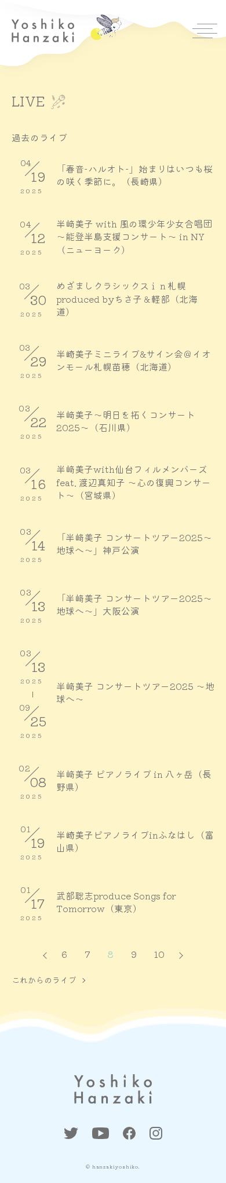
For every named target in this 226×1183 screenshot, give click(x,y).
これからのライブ (44, 980)
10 (159, 954)
